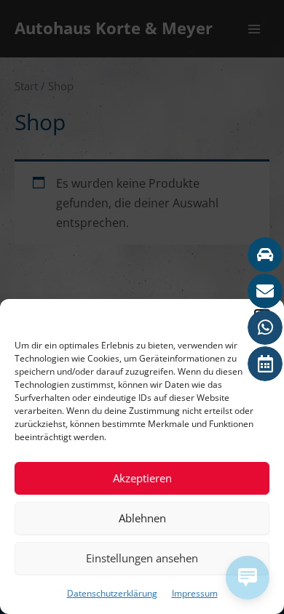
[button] (262, 317)
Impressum (195, 593)
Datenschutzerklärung (112, 593)
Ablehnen (142, 518)
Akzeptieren (142, 478)
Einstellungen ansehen (142, 558)
